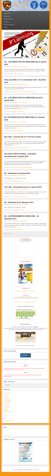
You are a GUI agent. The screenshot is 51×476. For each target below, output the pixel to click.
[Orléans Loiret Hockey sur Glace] (7, 10)
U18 (5, 418)
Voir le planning (39, 50)
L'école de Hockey (17, 91)
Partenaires (6, 21)
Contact (5, 27)
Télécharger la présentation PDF (25, 296)
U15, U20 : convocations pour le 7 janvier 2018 (22, 187)
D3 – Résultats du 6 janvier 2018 (17, 173)
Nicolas (16, 66)
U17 (5, 416)
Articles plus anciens (7, 233)
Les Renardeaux (8, 401)
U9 (18, 147)
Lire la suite (25, 108)
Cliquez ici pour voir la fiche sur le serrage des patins (25, 290)
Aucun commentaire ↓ (23, 66)
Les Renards (12, 210)
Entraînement (7, 394)
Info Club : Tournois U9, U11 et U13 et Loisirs (22, 136)
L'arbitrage (6, 398)
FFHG (6, 396)
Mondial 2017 (7, 406)
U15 (15, 196)
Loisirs (9, 147)
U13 (17, 147)
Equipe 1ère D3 (7, 13)
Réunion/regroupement (9, 411)
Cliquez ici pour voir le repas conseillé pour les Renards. (25, 302)
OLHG (6, 409)
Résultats (12, 73)
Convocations (11, 91)
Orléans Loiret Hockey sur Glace (21, 4)
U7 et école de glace (8, 420)
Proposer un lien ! (8, 435)
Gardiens (10, 167)
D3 (9, 73)
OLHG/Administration (8, 19)
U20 (24, 91)
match (12, 147)
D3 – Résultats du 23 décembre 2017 (19, 202)
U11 (22, 91)
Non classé (7, 407)
